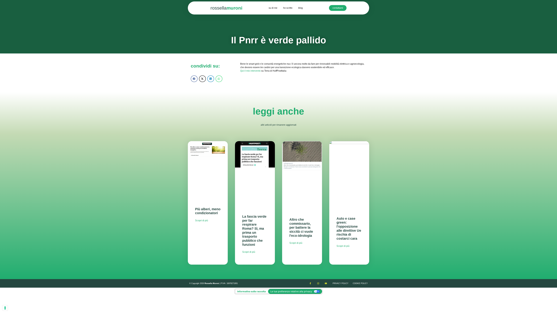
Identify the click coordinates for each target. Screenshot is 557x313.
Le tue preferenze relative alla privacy (291, 291)
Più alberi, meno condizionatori (207, 211)
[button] (194, 78)
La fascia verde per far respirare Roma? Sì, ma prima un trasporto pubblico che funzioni (254, 230)
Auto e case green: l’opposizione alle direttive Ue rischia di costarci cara (349, 228)
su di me (273, 8)
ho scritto (287, 8)
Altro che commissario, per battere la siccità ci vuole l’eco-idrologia (301, 228)
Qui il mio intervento (250, 71)
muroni (226, 8)
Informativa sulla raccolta (251, 291)
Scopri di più (201, 220)
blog (300, 8)
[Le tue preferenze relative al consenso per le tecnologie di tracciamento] (5, 308)
